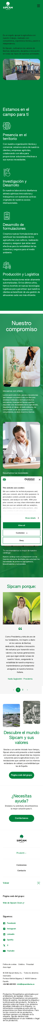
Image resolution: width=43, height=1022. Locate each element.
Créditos (21, 964)
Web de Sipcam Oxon (12, 903)
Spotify (10, 940)
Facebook (11, 923)
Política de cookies (10, 964)
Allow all (21, 525)
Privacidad (30, 964)
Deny (21, 540)
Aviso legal (7, 967)
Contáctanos (21, 818)
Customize (20, 533)
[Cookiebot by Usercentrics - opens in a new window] (26, 479)
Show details (30, 518)
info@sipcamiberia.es (26, 984)
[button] (13, 690)
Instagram (11, 929)
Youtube (10, 951)
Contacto (21, 871)
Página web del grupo (21, 775)
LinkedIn (10, 934)
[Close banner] (39, 479)
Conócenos (21, 865)
